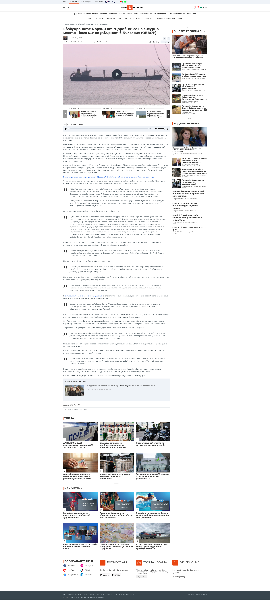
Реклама (116, 483)
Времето (103, 14)
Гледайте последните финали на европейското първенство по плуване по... (152, 515)
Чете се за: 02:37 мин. (199, 175)
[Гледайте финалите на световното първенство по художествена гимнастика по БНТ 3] (80, 501)
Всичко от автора (75, 39)
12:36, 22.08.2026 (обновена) (181, 153)
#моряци (83, 409)
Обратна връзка (88, 594)
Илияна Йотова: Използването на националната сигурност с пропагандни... (186, 150)
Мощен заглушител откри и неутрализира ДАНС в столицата (115, 476)
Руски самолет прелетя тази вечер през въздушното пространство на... (152, 546)
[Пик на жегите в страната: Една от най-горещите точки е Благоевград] (189, 44)
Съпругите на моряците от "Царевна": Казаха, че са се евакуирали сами (120, 386)
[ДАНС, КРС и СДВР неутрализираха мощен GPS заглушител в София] (80, 431)
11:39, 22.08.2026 (187, 175)
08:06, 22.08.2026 (178, 210)
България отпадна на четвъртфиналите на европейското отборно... (113, 445)
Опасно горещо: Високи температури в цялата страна (185, 205)
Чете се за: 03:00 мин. (190, 210)
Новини (81, 14)
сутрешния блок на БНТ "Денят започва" (84, 296)
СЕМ (97, 594)
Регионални (110, 18)
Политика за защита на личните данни (120, 594)
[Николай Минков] (66, 38)
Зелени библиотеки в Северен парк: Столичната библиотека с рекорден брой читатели (194, 97)
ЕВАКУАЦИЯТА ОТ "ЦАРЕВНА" (97, 24)
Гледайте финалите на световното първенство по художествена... (78, 515)
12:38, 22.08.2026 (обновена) (190, 164)
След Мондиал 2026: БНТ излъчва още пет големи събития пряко (80, 546)
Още (180, 18)
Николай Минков (77, 37)
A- (169, 38)
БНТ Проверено (160, 14)
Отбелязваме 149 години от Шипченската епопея (194, 75)
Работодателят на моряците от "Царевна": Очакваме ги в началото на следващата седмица (108, 177)
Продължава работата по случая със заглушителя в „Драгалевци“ (193, 87)
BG (204, 8)
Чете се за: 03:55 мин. (190, 222)
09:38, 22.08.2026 (178, 198)
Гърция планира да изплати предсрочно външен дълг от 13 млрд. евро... (116, 546)
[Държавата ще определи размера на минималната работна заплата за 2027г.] (80, 462)
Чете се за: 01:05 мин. (190, 198)
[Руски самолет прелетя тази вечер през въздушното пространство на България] (153, 533)
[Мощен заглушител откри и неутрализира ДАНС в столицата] (117, 462)
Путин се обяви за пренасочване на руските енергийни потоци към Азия (89, 114)
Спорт (95, 14)
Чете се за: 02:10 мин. (190, 232)
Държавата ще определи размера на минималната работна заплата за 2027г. (77, 476)
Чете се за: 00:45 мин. (189, 165)
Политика (122, 18)
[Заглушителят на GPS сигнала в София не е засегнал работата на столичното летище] (153, 462)
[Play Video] (117, 74)
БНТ (64, 2)
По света (99, 18)
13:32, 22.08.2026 (177, 222)
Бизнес (129, 14)
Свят (88, 14)
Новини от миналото (143, 14)
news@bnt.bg (180, 577)
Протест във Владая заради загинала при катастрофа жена (192, 66)
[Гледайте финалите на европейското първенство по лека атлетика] (117, 501)
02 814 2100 (179, 573)
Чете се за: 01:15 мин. (200, 186)
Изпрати (141, 577)
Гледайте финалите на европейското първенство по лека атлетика (116, 515)
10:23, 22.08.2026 (187, 186)
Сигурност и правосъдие (165, 18)
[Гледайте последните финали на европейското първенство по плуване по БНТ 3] (153, 501)
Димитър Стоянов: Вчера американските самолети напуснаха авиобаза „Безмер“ (194, 160)
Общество (147, 18)
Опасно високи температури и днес (189, 228)
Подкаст (192, 14)
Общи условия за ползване (72, 594)
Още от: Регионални (189, 31)
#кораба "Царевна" (71, 409)
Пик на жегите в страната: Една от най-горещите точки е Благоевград (187, 57)
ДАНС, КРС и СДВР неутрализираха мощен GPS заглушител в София (78, 445)
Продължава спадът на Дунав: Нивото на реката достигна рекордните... (188, 193)
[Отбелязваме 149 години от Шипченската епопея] (176, 77)
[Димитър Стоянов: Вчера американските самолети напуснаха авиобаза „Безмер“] (176, 162)
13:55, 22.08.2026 (177, 232)
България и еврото (117, 14)
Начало (66, 24)
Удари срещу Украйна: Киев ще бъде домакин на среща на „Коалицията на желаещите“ (194, 171)
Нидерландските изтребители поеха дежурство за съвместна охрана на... (156, 114)
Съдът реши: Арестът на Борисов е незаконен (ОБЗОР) (125, 113)
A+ (164, 38)
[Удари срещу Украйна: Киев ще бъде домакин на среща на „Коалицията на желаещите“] (176, 172)
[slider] (108, 129)
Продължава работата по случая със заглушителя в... (150, 444)
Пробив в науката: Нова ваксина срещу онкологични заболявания (187, 217)
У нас (90, 18)
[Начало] (75, 13)
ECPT (102, 594)
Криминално (135, 18)
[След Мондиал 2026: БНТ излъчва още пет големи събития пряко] (80, 533)
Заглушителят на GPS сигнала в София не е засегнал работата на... (152, 476)
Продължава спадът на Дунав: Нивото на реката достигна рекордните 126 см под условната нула (194, 108)
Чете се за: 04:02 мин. (196, 153)
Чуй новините (179, 14)
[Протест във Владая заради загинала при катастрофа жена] (176, 67)
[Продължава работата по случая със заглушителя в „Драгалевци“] (153, 431)
